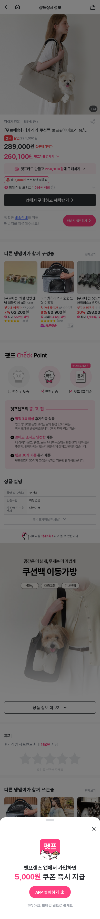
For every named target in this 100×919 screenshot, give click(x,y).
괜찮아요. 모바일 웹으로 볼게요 (50, 905)
